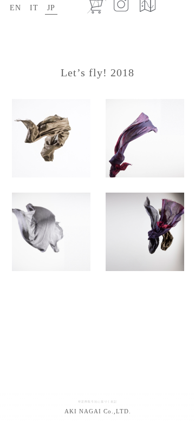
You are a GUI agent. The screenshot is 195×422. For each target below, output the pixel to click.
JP (51, 8)
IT (34, 8)
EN (15, 8)
